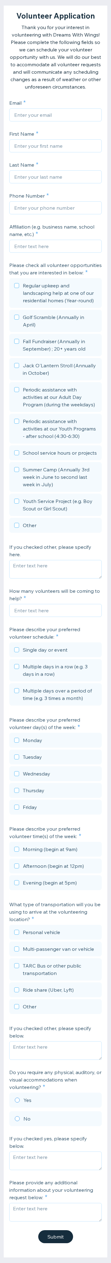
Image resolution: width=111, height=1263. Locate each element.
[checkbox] (55, 294)
